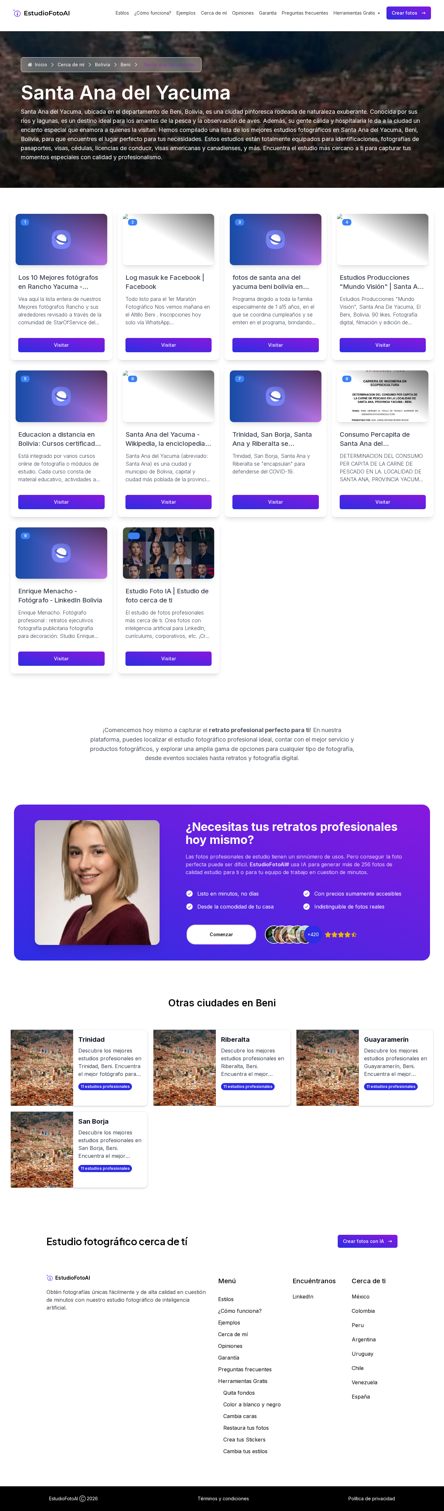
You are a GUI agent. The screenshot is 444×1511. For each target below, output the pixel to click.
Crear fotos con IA (363, 1241)
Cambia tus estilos (245, 1451)
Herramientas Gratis (243, 1381)
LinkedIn (303, 1296)
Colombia (363, 1311)
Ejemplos (186, 13)
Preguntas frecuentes (305, 13)
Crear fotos (404, 13)
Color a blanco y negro (252, 1404)
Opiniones (243, 13)
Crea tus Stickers (244, 1439)
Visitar (61, 345)
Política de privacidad (371, 1498)
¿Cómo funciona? (152, 13)
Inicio (41, 64)
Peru (358, 1325)
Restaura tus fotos (246, 1428)
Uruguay (362, 1353)
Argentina (364, 1339)
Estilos (122, 13)
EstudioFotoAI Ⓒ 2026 (73, 1498)
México (361, 1296)
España (361, 1396)
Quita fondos (239, 1392)
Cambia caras (240, 1416)
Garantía (268, 13)
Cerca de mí (214, 13)
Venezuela (364, 1382)
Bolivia (102, 64)
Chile (358, 1368)
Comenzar (221, 934)
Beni (126, 64)
